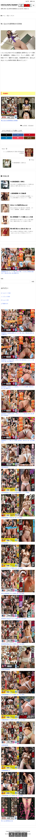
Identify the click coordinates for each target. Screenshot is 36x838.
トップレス (11, 15)
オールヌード (6, 293)
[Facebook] (18, 135)
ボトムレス (30, 125)
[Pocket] (18, 138)
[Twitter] (6, 135)
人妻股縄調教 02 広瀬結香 (18, 193)
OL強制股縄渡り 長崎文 (17, 181)
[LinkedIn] (6, 138)
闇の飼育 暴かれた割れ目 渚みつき (20, 228)
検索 (2, 278)
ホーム (3, 15)
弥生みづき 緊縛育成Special (18, 205)
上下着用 (4, 303)
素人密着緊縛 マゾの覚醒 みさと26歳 (21, 217)
